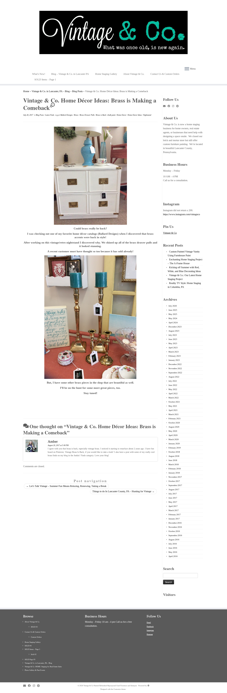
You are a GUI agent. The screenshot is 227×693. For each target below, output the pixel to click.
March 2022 (173, 398)
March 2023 (173, 352)
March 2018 (173, 464)
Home (26, 91)
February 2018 (174, 468)
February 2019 (174, 448)
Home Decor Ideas (135, 115)
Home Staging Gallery (106, 74)
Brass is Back (101, 115)
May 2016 (172, 552)
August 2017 (173, 489)
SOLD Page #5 (30, 659)
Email (149, 622)
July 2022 (172, 381)
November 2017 (175, 477)
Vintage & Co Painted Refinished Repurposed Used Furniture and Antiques (110, 686)
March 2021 (173, 414)
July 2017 (172, 494)
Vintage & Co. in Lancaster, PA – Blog (51, 91)
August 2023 (173, 331)
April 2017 (173, 506)
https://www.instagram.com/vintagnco (181, 214)
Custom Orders (36, 637)
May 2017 (172, 502)
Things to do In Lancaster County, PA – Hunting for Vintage (123, 491)
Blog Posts (77, 91)
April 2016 (173, 556)
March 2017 (173, 510)
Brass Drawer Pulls (87, 115)
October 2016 (174, 531)
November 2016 (175, 527)
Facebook (150, 626)
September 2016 (175, 535)
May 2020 (172, 431)
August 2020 (173, 427)
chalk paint (111, 115)
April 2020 (173, 435)
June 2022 (172, 385)
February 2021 (174, 418)
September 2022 (175, 372)
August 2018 (173, 456)
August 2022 (173, 377)
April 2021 (173, 410)
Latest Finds (50, 115)
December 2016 (175, 523)
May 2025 (172, 314)
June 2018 (172, 460)
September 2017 (175, 485)
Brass (76, 115)
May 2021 (172, 406)
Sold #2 (33, 654)
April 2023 (173, 347)
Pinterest (150, 634)
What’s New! (38, 74)
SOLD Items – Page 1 (45, 79)
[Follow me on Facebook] (170, 106)
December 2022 (175, 364)
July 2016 (172, 544)
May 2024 (172, 318)
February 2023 (174, 356)
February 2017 (174, 514)
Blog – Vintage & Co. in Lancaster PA (70, 74)
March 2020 (173, 439)
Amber (53, 442)
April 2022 (173, 393)
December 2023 (175, 327)
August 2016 (173, 539)
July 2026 (172, 306)
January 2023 (174, 360)
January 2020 (174, 443)
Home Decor (122, 115)
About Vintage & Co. (133, 74)
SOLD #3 (34, 627)
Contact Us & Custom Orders (164, 74)
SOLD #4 (28, 646)
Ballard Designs (67, 115)
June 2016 (172, 548)
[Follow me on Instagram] (174, 106)
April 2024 (173, 322)
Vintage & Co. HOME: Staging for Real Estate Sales (43, 666)
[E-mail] (165, 106)
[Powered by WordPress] (148, 685)
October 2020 (174, 423)
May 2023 (172, 343)
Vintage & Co (170, 233)
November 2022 (175, 368)
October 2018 (174, 452)
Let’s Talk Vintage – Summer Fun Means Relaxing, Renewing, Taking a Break (66, 486)
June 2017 (172, 498)
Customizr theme (120, 689)
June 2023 (172, 339)
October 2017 (174, 481)
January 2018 (174, 473)
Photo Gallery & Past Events (35, 670)
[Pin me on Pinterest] (178, 106)
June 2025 (172, 310)
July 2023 (172, 335)
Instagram (150, 630)
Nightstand (147, 115)
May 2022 (172, 389)
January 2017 (174, 519)
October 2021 (174, 402)
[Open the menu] (187, 69)
